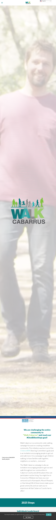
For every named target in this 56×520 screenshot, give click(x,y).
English (44, 1)
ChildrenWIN (25, 451)
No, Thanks (28, 517)
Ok (48, 514)
